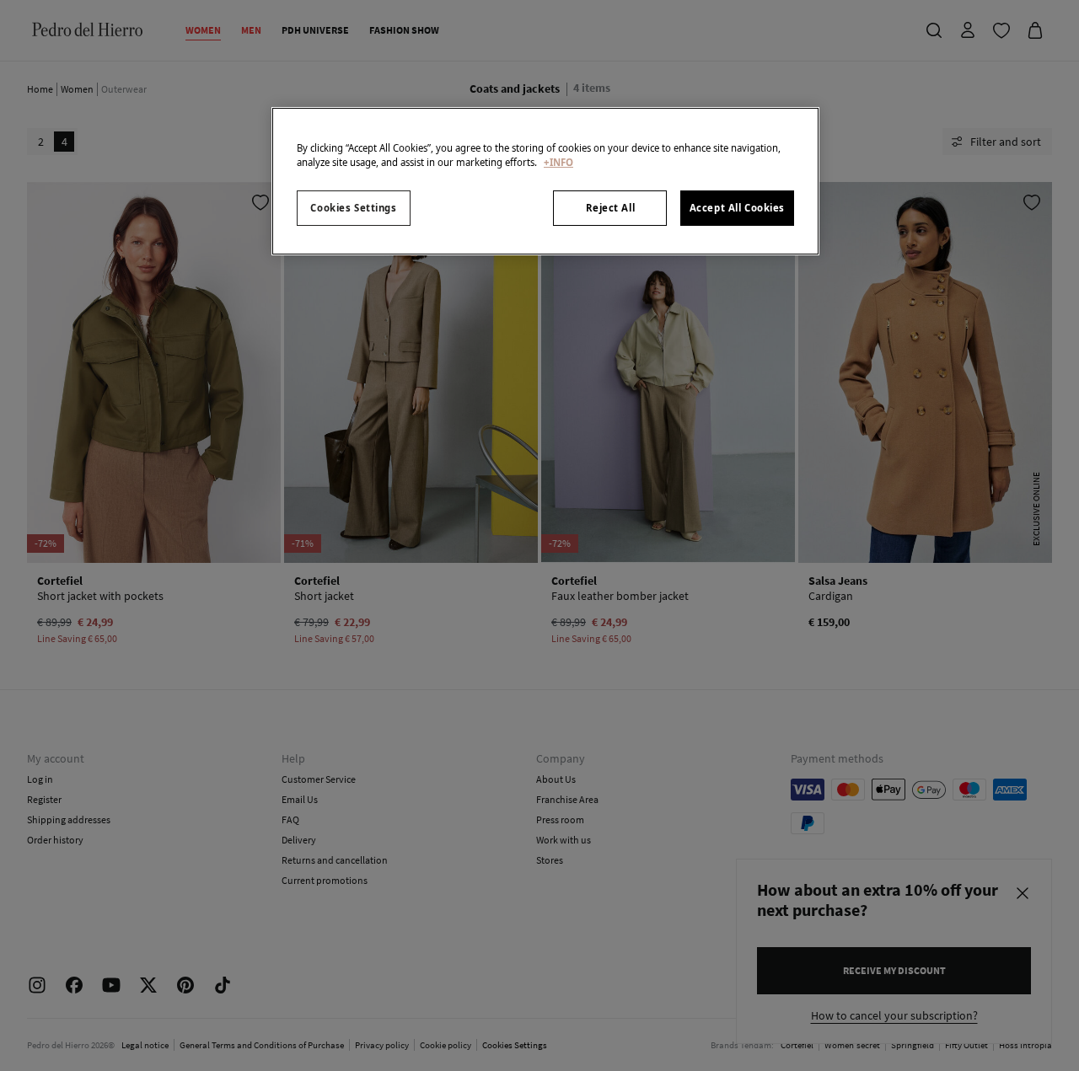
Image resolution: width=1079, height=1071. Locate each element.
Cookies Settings (353, 207)
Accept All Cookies (737, 207)
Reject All (611, 207)
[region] (545, 181)
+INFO (558, 162)
